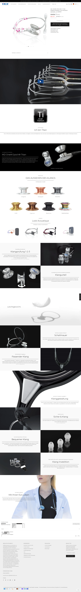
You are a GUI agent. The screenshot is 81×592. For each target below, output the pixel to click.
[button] (53, 14)
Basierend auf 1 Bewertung (5, 524)
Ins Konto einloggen (48, 545)
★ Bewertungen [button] (80, 297)
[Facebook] (3, 580)
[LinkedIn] (14, 580)
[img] (6, 531)
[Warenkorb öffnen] (71, 4)
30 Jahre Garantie (26, 547)
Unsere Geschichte (6, 573)
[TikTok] (12, 580)
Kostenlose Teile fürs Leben (28, 545)
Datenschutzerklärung (50, 587)
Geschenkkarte (47, 547)
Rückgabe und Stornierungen (28, 548)
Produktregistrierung (27, 550)
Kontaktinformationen (27, 557)
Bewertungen (47, 548)
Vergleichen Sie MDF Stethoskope (29, 555)
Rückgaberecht (57, 587)
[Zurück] (26, 46)
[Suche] (69, 4)
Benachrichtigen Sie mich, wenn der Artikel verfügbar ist (60, 24)
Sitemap (4, 577)
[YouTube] (10, 580)
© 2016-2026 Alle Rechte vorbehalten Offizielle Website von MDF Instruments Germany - (21, 587)
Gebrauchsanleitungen (27, 553)
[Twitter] (5, 580)
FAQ (24, 552)
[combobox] (75, 4)
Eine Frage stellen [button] (76, 523)
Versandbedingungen (64, 587)
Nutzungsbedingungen (43, 587)
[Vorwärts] (33, 46)
